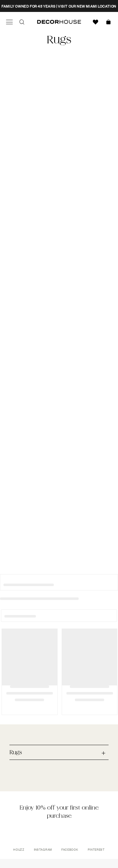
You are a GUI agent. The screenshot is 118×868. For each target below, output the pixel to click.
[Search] (22, 22)
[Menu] (9, 22)
